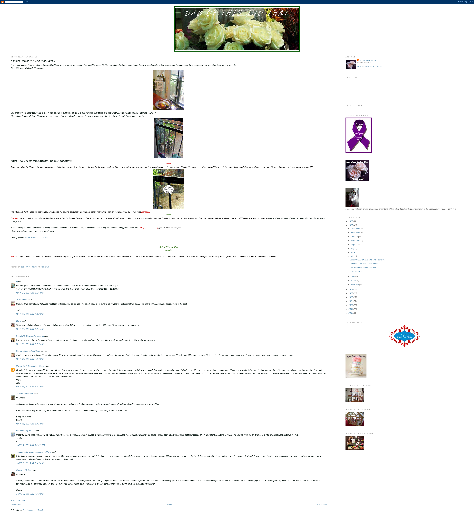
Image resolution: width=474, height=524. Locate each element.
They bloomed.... (357, 272)
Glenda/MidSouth (368, 60)
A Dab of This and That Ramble (364, 264)
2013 (350, 293)
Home (169, 505)
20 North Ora (21, 300)
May (353, 256)
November (355, 233)
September (356, 240)
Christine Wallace (24, 470)
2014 (350, 289)
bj (17, 282)
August (354, 244)
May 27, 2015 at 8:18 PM (30, 314)
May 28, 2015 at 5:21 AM (30, 329)
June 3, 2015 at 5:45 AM (30, 463)
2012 (350, 297)
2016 (350, 221)
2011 (350, 301)
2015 (350, 225)
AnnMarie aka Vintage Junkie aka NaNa (33, 452)
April (353, 277)
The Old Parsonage (24, 394)
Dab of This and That (237, 12)
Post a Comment (18, 500)
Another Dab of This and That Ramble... (367, 260)
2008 (350, 313)
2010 (350, 305)
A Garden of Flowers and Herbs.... (365, 268)
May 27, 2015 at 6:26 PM (30, 293)
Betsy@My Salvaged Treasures (30, 336)
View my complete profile (369, 67)
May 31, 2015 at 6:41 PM (30, 424)
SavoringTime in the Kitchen (28, 351)
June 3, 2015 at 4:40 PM (30, 494)
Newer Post (16, 505)
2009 (350, 309)
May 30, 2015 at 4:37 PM (30, 359)
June (353, 252)
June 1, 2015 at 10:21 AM (30, 445)
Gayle (18, 321)
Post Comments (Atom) (33, 510)
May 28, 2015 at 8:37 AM (30, 344)
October (354, 237)
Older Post (322, 505)
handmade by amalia (25, 431)
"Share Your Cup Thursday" (36, 238)
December (355, 229)
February (355, 284)
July (353, 248)
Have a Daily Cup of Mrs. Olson (30, 366)
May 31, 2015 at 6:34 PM (30, 387)
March (354, 280)
